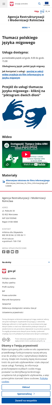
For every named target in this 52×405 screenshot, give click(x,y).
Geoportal (6, 304)
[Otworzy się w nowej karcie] (4, 252)
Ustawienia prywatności (12, 312)
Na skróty (6, 262)
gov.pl (11, 271)
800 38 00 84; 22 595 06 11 (14, 235)
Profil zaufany (8, 287)
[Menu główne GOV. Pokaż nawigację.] (3, 4)
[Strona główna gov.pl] (12, 4)
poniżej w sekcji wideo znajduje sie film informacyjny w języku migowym (23, 74)
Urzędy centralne (21, 4)
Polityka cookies (9, 278)
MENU (25, 27)
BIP (3, 291)
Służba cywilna (8, 282)
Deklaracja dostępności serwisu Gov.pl (19, 308)
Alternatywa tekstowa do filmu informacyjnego (27, 183)
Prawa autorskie (9, 295)
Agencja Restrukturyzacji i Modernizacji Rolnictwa (26, 18)
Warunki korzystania (11, 299)
